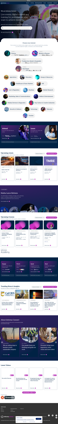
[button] (30, 28)
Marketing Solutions (14, 408)
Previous (2, 211)
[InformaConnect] (49, 415)
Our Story (2, 411)
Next (56, 211)
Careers (12, 410)
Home (2, 408)
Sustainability (13, 411)
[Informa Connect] (52, 415)
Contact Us (22, 408)
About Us (2, 410)
